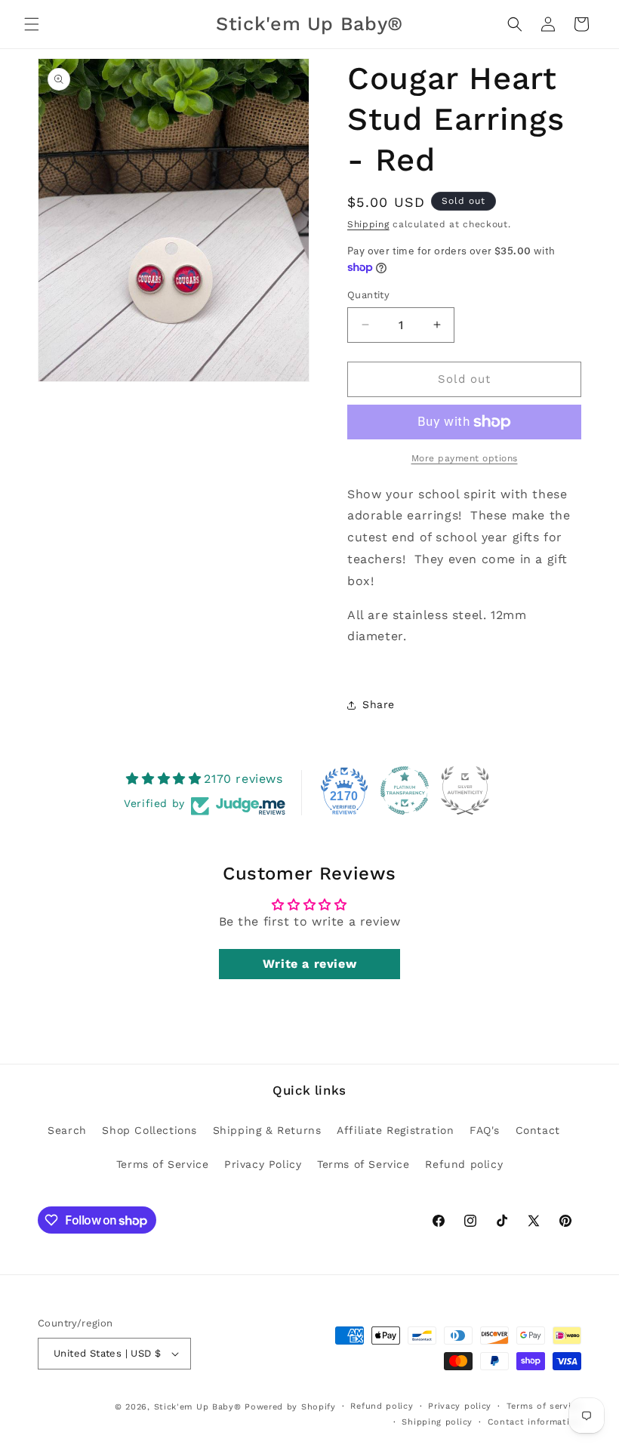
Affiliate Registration (395, 1130)
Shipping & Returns (267, 1130)
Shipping (368, 224)
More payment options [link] (464, 458)
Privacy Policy (262, 1164)
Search (67, 1130)
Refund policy (464, 1164)
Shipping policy (437, 1422)
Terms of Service (162, 1164)
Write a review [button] (309, 964)
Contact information (534, 1422)
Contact (538, 1130)
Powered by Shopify (290, 1407)
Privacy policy (459, 1406)
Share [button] (378, 704)
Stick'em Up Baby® (198, 1407)
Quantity (368, 294)
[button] (31, 24)
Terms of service (544, 1406)
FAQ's (485, 1130)
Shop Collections (149, 1130)
